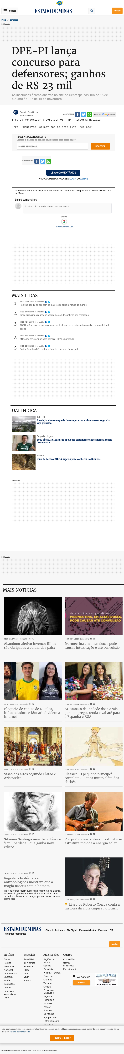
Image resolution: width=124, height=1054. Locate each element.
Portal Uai (29, 959)
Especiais (48, 969)
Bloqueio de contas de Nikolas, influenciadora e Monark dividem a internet (32, 713)
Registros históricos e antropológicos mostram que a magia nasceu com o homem (28, 882)
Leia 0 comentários (63, 172)
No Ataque (48, 1014)
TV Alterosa (29, 963)
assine (84, 178)
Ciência (47, 986)
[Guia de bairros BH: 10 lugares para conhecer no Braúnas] (24, 462)
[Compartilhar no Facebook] (77, 115)
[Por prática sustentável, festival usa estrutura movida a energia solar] (94, 811)
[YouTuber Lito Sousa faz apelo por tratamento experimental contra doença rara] (24, 443)
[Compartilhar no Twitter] (83, 115)
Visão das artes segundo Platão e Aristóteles (30, 776)
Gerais (7, 959)
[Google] (64, 221)
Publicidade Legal (10, 996)
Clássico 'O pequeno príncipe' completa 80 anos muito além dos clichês (92, 778)
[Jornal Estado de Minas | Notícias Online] (53, 11)
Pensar (47, 1007)
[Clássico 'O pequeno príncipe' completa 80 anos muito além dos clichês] (94, 746)
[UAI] (60, 3)
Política (7, 963)
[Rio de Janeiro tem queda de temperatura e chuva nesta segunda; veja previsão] (24, 424)
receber (100, 146)
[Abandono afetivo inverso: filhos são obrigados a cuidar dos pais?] (33, 616)
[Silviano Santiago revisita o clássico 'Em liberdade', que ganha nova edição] (33, 811)
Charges (47, 979)
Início (3, 20)
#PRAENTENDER (52, 972)
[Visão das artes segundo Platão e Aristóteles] (33, 746)
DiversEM (8, 977)
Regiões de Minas (48, 961)
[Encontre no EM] (91, 11)
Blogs (26, 970)
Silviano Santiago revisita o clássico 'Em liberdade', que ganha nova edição (32, 843)
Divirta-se (48, 1024)
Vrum (26, 977)
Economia (9, 966)
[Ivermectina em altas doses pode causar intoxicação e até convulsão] (94, 616)
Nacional (8, 970)
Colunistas (9, 984)
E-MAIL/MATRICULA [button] (64, 226)
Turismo (47, 983)
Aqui (26, 973)
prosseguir (62, 1038)
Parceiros (28, 966)
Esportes (47, 1003)
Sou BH (27, 980)
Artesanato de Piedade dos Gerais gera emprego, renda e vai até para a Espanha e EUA (92, 713)
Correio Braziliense (68, 964)
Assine (117, 10)
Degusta (47, 996)
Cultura (7, 987)
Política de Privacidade (20, 1031)
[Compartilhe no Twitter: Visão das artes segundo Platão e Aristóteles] (33, 769)
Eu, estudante (70, 969)
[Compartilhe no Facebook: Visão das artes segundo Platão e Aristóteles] (30, 769)
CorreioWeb (69, 959)
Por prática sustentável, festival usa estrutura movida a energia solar (93, 841)
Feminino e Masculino (48, 991)
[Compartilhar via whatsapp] (89, 115)
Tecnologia (48, 1000)
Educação (9, 991)
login (73, 178)
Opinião (47, 965)
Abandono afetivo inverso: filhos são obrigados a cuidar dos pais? (30, 645)
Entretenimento (51, 1021)
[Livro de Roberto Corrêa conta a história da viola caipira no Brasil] (94, 876)
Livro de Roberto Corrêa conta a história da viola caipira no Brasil (92, 906)
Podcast (47, 1010)
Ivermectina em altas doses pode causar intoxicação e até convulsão (92, 645)
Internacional (10, 973)
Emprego (14, 20)
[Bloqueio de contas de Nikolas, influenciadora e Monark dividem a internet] (33, 681)
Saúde (7, 980)
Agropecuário (50, 1017)
